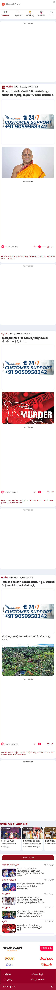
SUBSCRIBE (46, 948)
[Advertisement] (28, 53)
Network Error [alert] (13, 4)
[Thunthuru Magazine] (46, 964)
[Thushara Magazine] (9, 964)
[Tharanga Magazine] (9, 958)
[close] (54, 2)
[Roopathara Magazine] (46, 958)
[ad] (29, 121)
